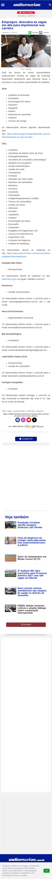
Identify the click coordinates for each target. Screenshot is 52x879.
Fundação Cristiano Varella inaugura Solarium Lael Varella (30, 525)
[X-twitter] (34, 420)
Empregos (31, 16)
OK (46, 871)
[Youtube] (28, 420)
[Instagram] (23, 420)
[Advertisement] (26, 714)
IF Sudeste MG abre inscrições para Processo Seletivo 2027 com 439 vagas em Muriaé (32, 574)
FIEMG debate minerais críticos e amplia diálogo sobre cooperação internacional (32, 609)
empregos (30, 411)
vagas (9, 411)
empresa (40, 411)
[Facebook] (17, 420)
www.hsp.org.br (9, 279)
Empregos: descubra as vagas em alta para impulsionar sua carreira (24, 25)
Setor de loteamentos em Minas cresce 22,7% (32, 557)
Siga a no (16, 426)
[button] (2, 5)
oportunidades (19, 411)
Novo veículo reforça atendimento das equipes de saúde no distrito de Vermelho (32, 592)
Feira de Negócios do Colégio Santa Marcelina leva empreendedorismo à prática (32, 541)
